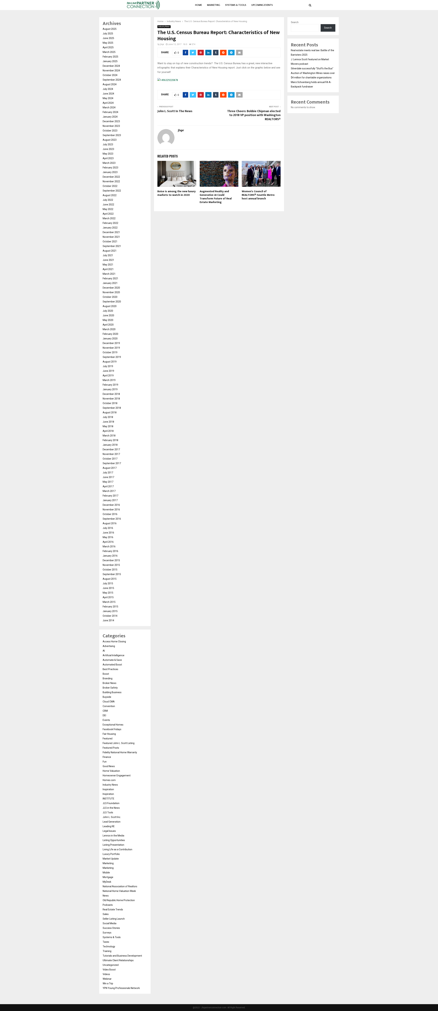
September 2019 (112, 357)
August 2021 (110, 250)
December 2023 (111, 121)
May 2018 (108, 426)
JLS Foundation (111, 803)
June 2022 (108, 204)
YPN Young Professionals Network (121, 988)
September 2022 (112, 190)
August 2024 (110, 84)
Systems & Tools (235, 5)
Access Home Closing (114, 641)
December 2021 (111, 232)
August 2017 (110, 468)
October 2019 (110, 352)
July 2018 (108, 417)
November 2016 (111, 509)
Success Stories (111, 928)
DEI (104, 715)
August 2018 (110, 412)
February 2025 (110, 56)
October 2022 (110, 186)
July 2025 (108, 33)
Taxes (106, 941)
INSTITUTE (108, 798)
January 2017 (110, 500)
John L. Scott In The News (174, 111)
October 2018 (110, 403)
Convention (109, 706)
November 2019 (111, 347)
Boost (106, 673)
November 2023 (111, 126)
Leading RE (109, 826)
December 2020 (111, 287)
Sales (106, 914)
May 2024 (108, 98)
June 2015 (108, 588)
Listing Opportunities (114, 840)
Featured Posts (111, 747)
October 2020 (110, 297)
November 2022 (111, 181)
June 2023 (108, 149)
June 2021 (108, 260)
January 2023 (110, 172)
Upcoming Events (262, 5)
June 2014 (108, 620)
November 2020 (111, 292)
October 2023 (110, 130)
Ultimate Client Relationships (118, 960)
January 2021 (110, 283)
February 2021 (110, 278)
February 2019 (110, 384)
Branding (107, 678)
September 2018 (112, 407)
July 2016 (108, 528)
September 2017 (112, 463)
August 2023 (110, 139)
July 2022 (108, 200)
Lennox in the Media (113, 835)
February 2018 (110, 440)
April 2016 (108, 542)
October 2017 (110, 458)
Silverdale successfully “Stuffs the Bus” (312, 68)
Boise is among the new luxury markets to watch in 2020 (176, 193)
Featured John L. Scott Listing (118, 743)
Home (198, 5)
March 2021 (109, 273)
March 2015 (109, 602)
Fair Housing (109, 734)
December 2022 (111, 176)
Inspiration (108, 789)
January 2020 (110, 338)
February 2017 (110, 495)
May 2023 (108, 153)
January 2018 (110, 444)
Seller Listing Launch (114, 918)
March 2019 (109, 380)
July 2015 (108, 583)
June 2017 (108, 477)
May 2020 (108, 320)
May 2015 (108, 592)
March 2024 (109, 107)
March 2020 (109, 329)
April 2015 (108, 597)
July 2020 (108, 310)
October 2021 (110, 241)
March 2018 (109, 435)
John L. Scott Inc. (112, 817)
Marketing (213, 5)
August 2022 (110, 195)
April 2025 (108, 47)
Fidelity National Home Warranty (120, 752)
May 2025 (108, 42)
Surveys (107, 932)
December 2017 (111, 449)
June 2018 (108, 421)
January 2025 (110, 61)
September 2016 (112, 518)
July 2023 (108, 144)
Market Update (111, 858)
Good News (109, 766)
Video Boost (109, 969)
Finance (107, 757)
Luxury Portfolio (111, 854)
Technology (109, 946)
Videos (106, 974)
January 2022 (110, 227)
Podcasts (108, 905)
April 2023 (108, 158)
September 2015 (112, 574)
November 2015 (111, 565)
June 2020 (108, 315)
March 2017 (109, 491)
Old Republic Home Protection (119, 900)
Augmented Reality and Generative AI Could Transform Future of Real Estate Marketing (216, 196)
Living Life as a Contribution (117, 849)
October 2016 (110, 514)
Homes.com (109, 780)
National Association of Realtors (120, 886)
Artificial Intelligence (113, 655)
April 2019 (108, 375)
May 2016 (108, 537)
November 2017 (111, 454)
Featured (107, 738)
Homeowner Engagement (117, 775)
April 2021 (108, 269)
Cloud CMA (109, 701)
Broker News (109, 683)
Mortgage (108, 877)
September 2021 (112, 246)
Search (295, 22)
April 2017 (108, 486)
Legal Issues (109, 831)
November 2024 (111, 70)
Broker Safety (110, 687)
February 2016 (110, 551)
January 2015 (110, 611)
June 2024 (108, 93)
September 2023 (112, 135)
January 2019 (110, 389)
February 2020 (110, 334)
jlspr (162, 44)
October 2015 (110, 569)
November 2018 (111, 398)
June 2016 (108, 532)
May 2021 (108, 264)
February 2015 (110, 606)
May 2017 (108, 481)
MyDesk (107, 881)
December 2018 (111, 394)
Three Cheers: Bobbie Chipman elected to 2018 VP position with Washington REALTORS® (254, 115)
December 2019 (111, 343)
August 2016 (110, 523)
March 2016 (109, 546)
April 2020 (108, 324)
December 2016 (111, 505)
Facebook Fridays (112, 729)
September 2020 (112, 301)
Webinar (107, 978)
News (106, 895)
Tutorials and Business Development (122, 955)
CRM (105, 710)
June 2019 (108, 371)
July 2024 (108, 89)
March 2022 (109, 218)
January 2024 (110, 116)
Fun (105, 761)
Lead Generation (111, 821)
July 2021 (108, 255)
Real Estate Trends (113, 909)
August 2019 (110, 361)
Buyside (107, 697)
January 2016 (110, 555)
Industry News (164, 27)
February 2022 (110, 223)
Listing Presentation (113, 844)
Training (107, 951)
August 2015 (110, 578)
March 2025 (109, 52)
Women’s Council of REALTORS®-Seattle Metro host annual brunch (258, 195)
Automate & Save (112, 660)
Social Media (109, 923)
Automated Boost (112, 664)
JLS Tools (108, 812)
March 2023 (109, 163)
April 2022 (108, 213)
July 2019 (108, 366)
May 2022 (108, 209)
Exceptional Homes (113, 724)
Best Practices (110, 669)
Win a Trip (108, 983)
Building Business (112, 692)
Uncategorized (111, 965)
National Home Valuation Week (119, 891)
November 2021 (111, 237)
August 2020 (110, 306)
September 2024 (112, 79)
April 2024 (108, 102)
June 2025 (108, 38)
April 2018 (108, 431)
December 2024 (111, 66)
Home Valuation (111, 771)
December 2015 (111, 560)
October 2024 (110, 75)
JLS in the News (111, 807)
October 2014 (110, 615)
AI (104, 650)
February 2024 (110, 112)
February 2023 (110, 167)
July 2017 (108, 472)
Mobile (106, 872)
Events (106, 720)
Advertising (109, 646)
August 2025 (110, 29)
